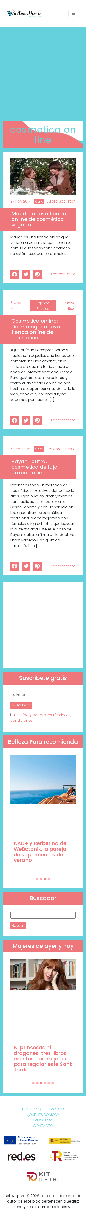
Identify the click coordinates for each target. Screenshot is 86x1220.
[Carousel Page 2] (41, 879)
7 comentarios (63, 566)
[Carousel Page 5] (48, 1083)
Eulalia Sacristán (61, 201)
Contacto (43, 1125)
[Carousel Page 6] (52, 1083)
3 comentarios (63, 420)
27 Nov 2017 (20, 201)
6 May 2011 (15, 305)
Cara (39, 201)
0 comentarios (63, 274)
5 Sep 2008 (20, 449)
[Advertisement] (43, 72)
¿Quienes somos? (43, 1114)
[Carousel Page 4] (48, 879)
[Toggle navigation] (73, 13)
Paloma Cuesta (62, 449)
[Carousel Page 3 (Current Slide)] (45, 879)
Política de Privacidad (43, 1109)
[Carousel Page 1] (37, 879)
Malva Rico (70, 305)
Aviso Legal (43, 1120)
